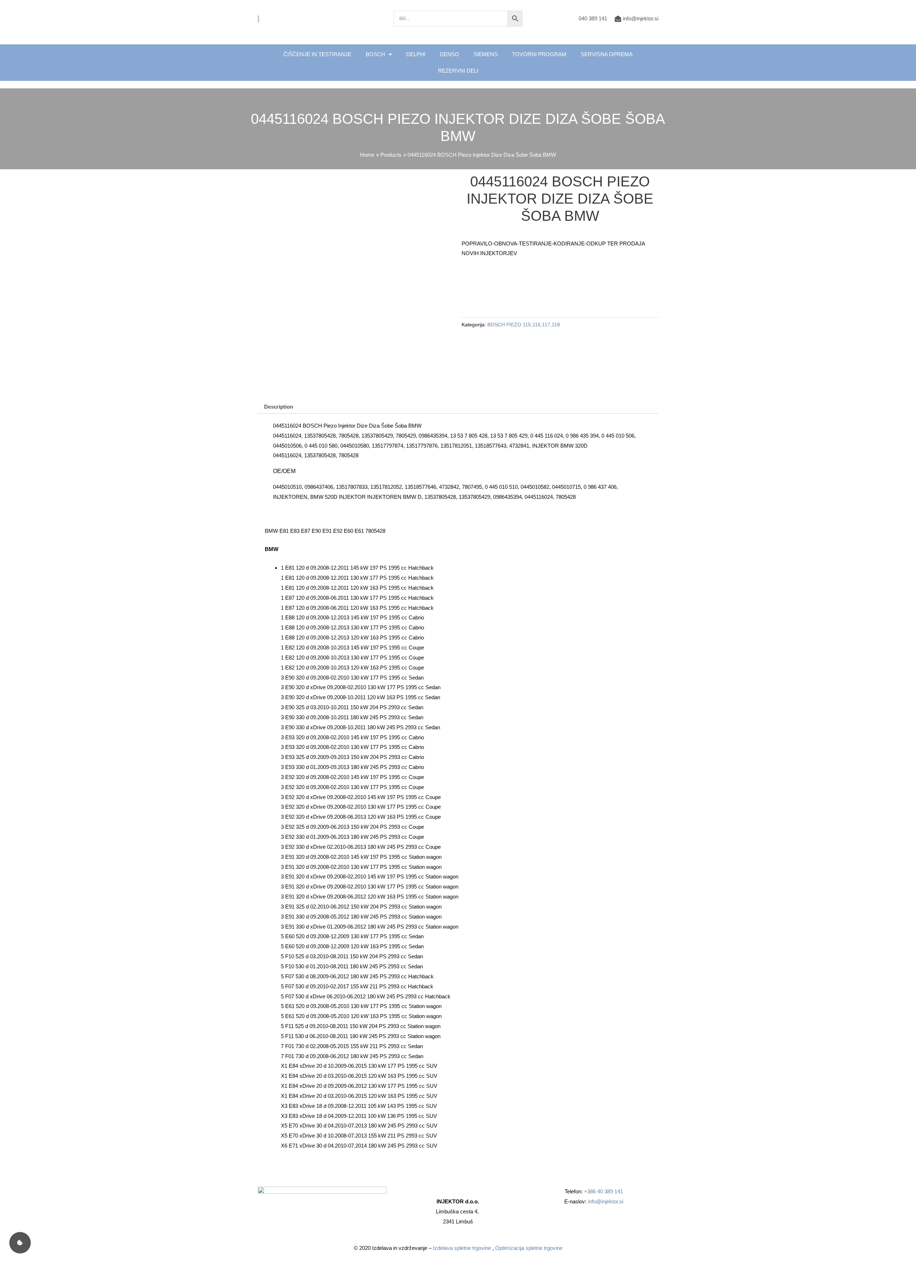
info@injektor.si (605, 1201)
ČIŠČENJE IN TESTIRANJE (317, 54)
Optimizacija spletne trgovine (528, 1248)
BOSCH (375, 54)
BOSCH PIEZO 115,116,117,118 (523, 324)
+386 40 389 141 (603, 1191)
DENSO (449, 54)
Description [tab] (278, 407)
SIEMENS (485, 54)
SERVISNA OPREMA (607, 54)
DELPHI (415, 54)
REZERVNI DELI (458, 71)
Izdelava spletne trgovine (462, 1248)
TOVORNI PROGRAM (539, 54)
